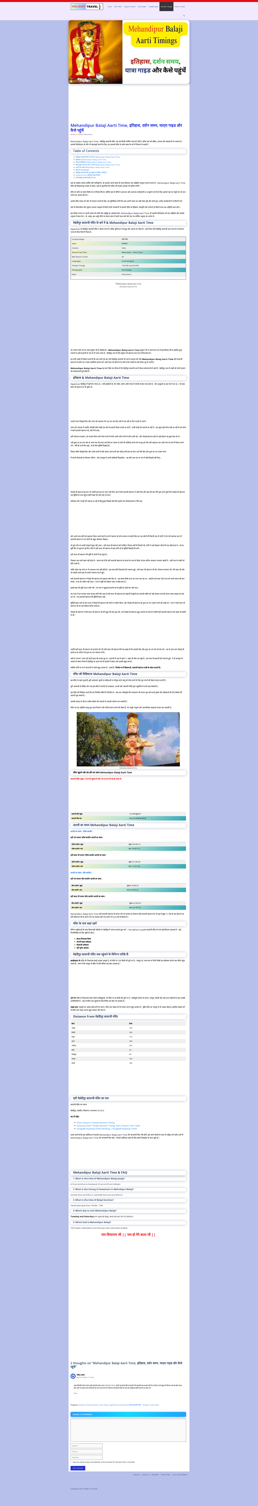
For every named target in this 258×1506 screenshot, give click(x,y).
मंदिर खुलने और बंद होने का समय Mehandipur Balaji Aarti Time (98, 165)
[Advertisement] (128, 108)
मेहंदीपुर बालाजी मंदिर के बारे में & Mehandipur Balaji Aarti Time (98, 157)
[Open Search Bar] (184, 15)
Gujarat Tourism (129, 7)
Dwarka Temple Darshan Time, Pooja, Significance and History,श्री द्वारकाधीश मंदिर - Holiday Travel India (119, 1405)
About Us (137, 1475)
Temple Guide (153, 7)
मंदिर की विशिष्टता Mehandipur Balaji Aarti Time (93, 162)
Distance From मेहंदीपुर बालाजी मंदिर (88, 175)
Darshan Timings (166, 7)
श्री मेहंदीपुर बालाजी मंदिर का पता (86, 177)
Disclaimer (155, 1475)
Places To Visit (180, 7)
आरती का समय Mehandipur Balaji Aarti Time (92, 167)
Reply (75, 1393)
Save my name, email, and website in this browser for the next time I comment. (104, 1462)
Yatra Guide (142, 7)
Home (110, 7)
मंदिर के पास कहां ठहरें (82, 170)
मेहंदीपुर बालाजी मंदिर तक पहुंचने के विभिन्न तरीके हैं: (91, 172)
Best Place (118, 7)
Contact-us (146, 1475)
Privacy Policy (165, 1475)
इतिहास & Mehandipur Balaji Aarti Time (91, 159)
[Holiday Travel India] (87, 6)
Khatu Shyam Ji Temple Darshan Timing (96, 1122)
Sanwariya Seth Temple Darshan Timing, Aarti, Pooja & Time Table (108, 1125)
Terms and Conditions (179, 1475)
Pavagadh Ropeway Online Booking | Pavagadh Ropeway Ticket (107, 1128)
